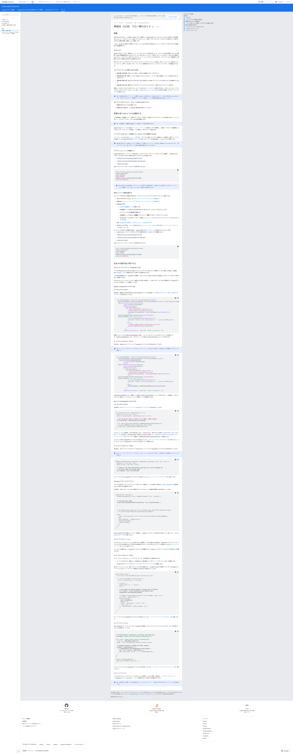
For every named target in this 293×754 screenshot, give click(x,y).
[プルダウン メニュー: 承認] (35, 2)
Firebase (205, 726)
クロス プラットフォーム (45, 2)
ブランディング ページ (138, 128)
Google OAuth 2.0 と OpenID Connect (121, 726)
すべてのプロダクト (79, 744)
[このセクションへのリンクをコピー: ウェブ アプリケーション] (132, 539)
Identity (11, 2)
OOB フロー (126, 129)
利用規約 (24, 721)
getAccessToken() (152, 337)
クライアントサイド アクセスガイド (158, 439)
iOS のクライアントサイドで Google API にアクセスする (135, 407)
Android (119, 272)
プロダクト (121, 22)
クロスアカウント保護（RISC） (63, 2)
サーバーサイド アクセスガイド (158, 477)
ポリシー (76, 2)
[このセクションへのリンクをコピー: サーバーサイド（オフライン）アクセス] (134, 341)
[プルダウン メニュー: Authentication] (28, 2)
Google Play (205, 736)
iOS (124, 272)
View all (204, 738)
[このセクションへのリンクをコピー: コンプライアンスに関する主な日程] (139, 70)
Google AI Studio (207, 728)
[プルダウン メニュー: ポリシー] (79, 2)
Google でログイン (117, 723)
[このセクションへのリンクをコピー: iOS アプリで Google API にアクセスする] (137, 401)
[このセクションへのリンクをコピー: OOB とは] (122, 50)
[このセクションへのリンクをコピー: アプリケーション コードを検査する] (135, 151)
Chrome (205, 723)
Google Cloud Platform (66, 744)
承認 (32, 2)
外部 (138, 123)
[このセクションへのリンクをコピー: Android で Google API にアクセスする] (136, 287)
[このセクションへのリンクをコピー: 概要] (119, 33)
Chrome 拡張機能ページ (126, 207)
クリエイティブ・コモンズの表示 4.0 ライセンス (143, 692)
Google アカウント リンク (51, 9)
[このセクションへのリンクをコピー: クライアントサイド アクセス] (129, 290)
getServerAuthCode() (147, 395)
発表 (115, 39)
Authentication (22, 2)
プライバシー (31, 750)
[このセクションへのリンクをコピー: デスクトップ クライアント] (128, 673)
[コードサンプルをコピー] (178, 298)
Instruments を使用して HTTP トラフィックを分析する (135, 222)
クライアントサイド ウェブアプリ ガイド (163, 667)
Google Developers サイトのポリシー (138, 694)
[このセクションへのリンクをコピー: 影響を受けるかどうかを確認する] (142, 114)
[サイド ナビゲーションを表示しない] (18, 751)
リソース (63, 9)
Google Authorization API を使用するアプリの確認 (29, 9)
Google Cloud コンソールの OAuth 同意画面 (151, 90)
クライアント (136, 564)
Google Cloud (206, 733)
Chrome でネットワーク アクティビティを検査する (145, 198)
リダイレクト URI (150, 564)
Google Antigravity (207, 731)
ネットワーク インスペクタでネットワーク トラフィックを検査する (141, 201)
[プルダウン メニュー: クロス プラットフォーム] (52, 2)
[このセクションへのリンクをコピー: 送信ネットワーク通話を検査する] (133, 193)
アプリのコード (118, 137)
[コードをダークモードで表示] (178, 170)
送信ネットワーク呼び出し (133, 137)
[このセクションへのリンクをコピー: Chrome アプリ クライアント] (135, 481)
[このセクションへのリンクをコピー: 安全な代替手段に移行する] (137, 264)
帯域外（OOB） (123, 53)
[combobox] (265, 1)
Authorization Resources (10, 6)
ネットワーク (149, 218)
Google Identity (129, 22)
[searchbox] (10, 14)
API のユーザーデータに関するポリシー (31, 723)
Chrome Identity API (167, 484)
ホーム (115, 22)
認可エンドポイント (126, 154)
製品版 (144, 117)
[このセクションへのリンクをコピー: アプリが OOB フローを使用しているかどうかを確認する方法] (157, 134)
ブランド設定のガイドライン (29, 726)
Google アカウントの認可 (8, 9)
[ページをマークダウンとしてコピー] (157, 26)
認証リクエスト (134, 139)
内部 (132, 123)
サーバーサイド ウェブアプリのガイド (160, 617)
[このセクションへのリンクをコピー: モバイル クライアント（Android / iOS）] (143, 268)
